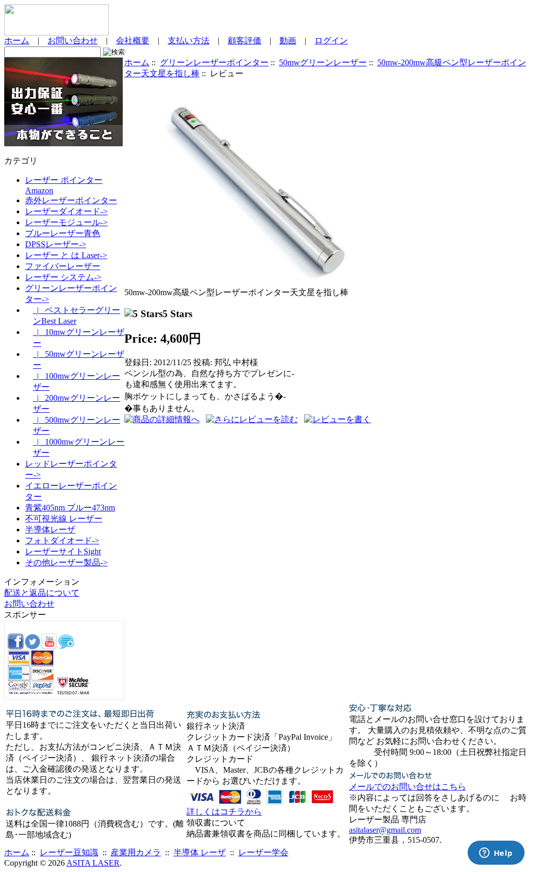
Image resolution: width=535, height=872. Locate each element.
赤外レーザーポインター (71, 200)
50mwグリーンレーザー (323, 62)
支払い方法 (189, 40)
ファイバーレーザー (62, 266)
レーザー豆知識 (69, 852)
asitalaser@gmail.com (385, 830)
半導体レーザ (50, 529)
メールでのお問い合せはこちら (407, 786)
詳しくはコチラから (224, 811)
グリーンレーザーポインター (214, 62)
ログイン (331, 40)
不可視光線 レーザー (63, 518)
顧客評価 (244, 40)
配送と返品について (41, 592)
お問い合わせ (73, 40)
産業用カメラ (136, 852)
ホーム (16, 40)
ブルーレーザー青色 (62, 233)
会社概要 (132, 40)
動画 (288, 40)
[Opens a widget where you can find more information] (496, 854)
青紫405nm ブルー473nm (70, 507)
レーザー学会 (263, 852)
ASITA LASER (93, 862)
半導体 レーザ (199, 852)
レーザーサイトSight (63, 551)
